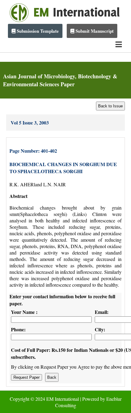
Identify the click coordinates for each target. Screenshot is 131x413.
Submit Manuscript (94, 31)
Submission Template (37, 31)
